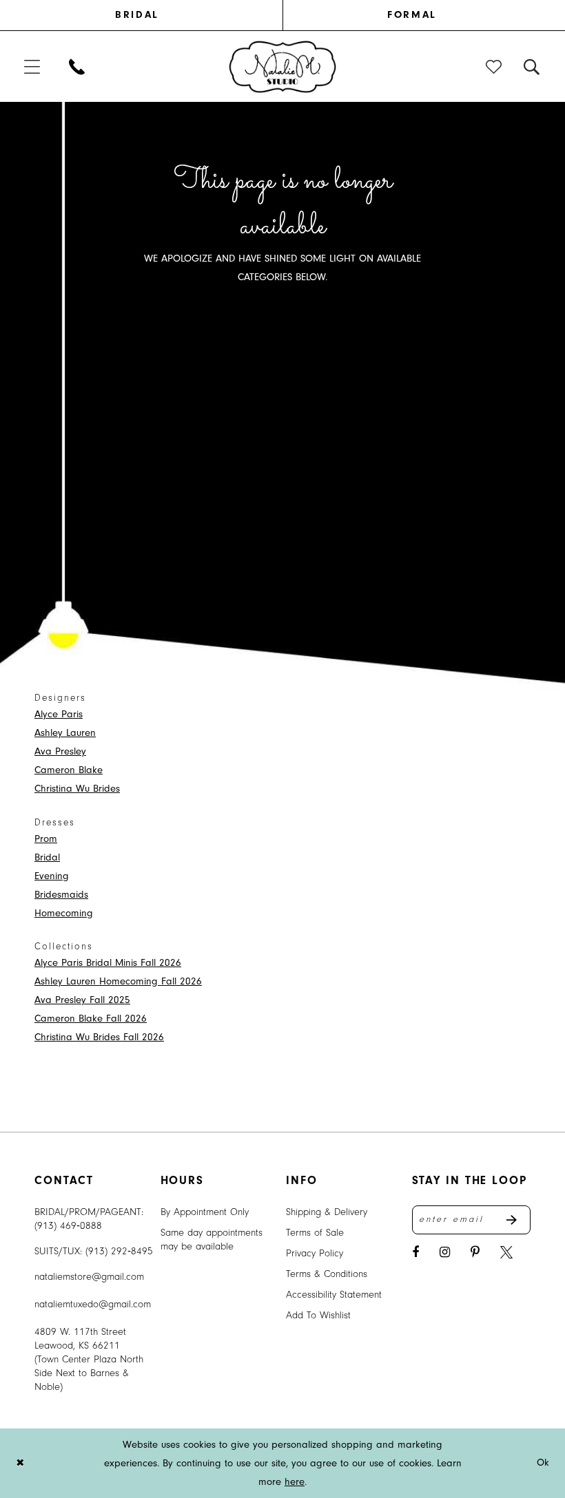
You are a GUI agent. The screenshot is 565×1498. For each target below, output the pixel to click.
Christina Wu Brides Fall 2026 (99, 1037)
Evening (51, 876)
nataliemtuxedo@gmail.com (92, 1304)
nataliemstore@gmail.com (89, 1277)
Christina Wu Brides (77, 788)
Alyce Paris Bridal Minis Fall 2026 (107, 963)
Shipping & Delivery (326, 1212)
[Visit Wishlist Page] (494, 66)
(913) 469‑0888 (68, 1226)
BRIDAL (136, 15)
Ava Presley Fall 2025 (82, 1000)
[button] (33, 66)
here (295, 1482)
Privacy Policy (314, 1253)
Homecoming (63, 913)
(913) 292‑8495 (119, 1251)
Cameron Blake (68, 770)
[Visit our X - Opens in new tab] (506, 1252)
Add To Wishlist (318, 1315)
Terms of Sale (315, 1232)
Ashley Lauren (65, 733)
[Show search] (532, 66)
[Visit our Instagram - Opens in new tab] (445, 1252)
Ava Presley (60, 751)
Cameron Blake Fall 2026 (90, 1018)
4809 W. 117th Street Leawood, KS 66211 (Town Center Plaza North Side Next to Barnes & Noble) (88, 1359)
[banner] (282, 66)
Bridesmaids (61, 894)
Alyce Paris (58, 714)
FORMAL (411, 15)
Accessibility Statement (334, 1294)
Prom (45, 839)
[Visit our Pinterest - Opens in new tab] (475, 1252)
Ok (543, 1463)
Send (518, 1219)
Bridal (47, 857)
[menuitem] (153, 15)
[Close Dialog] (20, 1463)
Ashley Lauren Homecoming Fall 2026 (118, 981)
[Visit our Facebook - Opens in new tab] (415, 1252)
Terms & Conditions (326, 1274)
